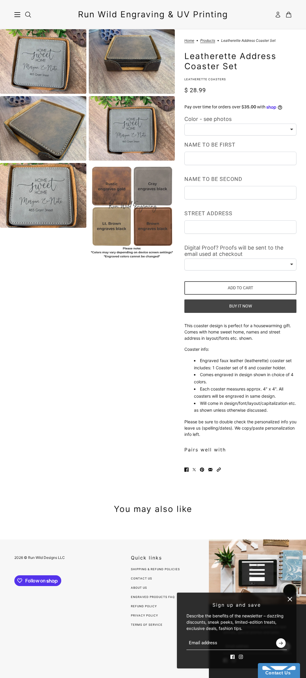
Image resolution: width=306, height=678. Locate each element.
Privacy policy (144, 615)
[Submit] (281, 643)
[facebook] (232, 657)
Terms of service (147, 624)
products (207, 41)
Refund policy (144, 606)
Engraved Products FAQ (153, 597)
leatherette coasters (205, 79)
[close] (290, 599)
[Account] (278, 15)
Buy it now (240, 306)
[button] (218, 469)
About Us (139, 587)
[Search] (28, 15)
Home (189, 41)
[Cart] (289, 15)
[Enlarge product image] (43, 61)
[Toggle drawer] (17, 14)
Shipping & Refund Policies (155, 569)
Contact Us (141, 578)
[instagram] (241, 657)
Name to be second (213, 179)
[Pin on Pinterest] (202, 469)
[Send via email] (210, 469)
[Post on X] (194, 469)
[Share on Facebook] (186, 469)
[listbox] (240, 130)
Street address (208, 213)
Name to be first (209, 145)
